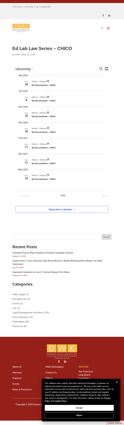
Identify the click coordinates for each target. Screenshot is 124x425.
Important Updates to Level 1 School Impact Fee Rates (41, 272)
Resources (17, 326)
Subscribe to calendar (60, 209)
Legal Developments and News (27, 312)
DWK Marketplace (55, 366)
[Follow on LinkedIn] (109, 15)
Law (14, 308)
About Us (17, 366)
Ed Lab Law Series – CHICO (43, 85)
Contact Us (51, 372)
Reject (79, 415)
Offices (49, 378)
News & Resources (22, 389)
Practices (17, 378)
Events (15, 303)
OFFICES (17, 6)
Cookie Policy (61, 401)
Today (63, 195)
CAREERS (46, 6)
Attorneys (17, 372)
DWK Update (18, 294)
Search (106, 237)
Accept (79, 408)
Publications (18, 321)
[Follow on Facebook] (103, 15)
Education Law (19, 299)
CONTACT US (31, 6)
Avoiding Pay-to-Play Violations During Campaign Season (42, 252)
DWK (17, 54)
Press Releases (20, 317)
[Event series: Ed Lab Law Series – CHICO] (48, 81)
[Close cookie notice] (117, 382)
